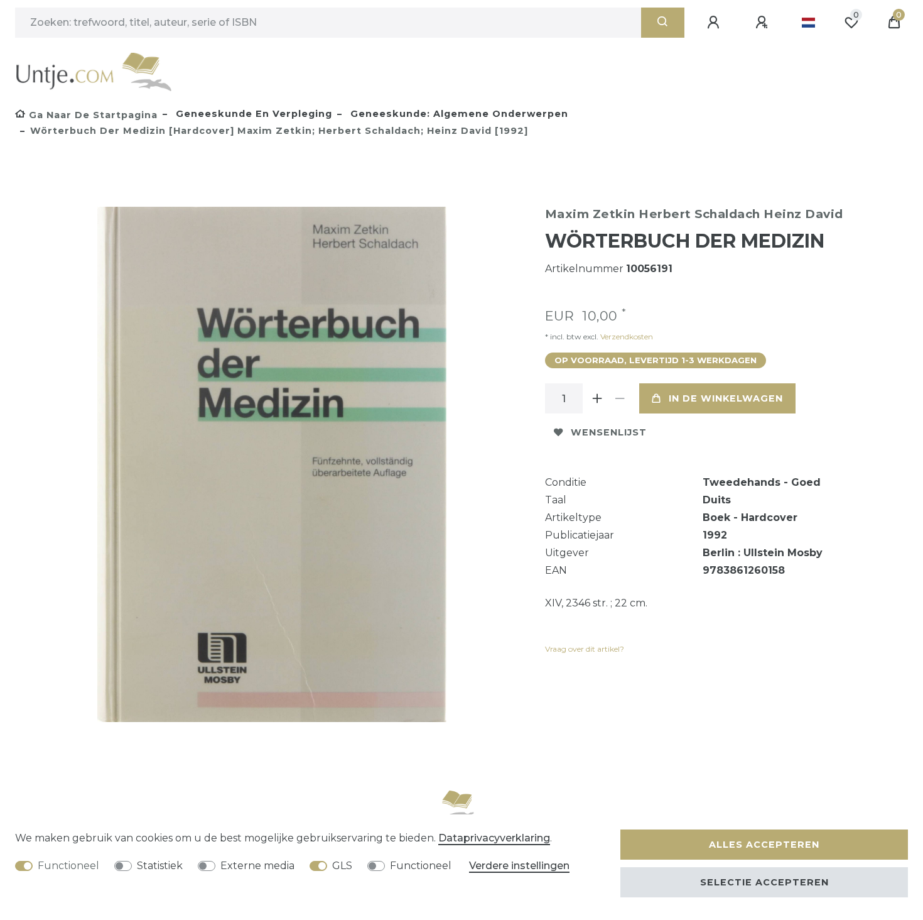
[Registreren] (763, 23)
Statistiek (160, 866)
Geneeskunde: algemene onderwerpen (457, 113)
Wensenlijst (609, 432)
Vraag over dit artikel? (584, 649)
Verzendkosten (625, 336)
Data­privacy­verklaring (494, 838)
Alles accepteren (764, 844)
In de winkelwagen (726, 398)
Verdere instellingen (519, 866)
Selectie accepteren (764, 882)
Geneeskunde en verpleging (252, 113)
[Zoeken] (662, 23)
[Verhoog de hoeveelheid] (597, 398)
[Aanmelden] (715, 23)
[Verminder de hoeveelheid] (620, 398)
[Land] (808, 22)
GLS (342, 866)
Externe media (257, 866)
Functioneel (68, 866)
